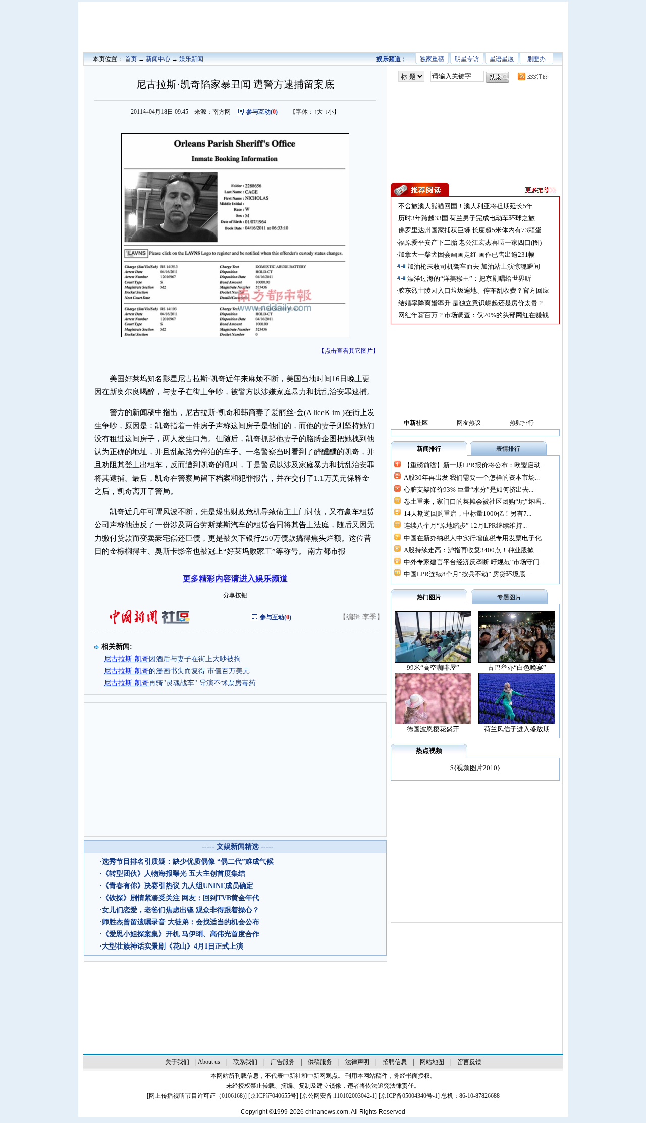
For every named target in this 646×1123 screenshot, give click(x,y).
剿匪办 (536, 59)
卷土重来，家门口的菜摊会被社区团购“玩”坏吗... (475, 501)
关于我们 (177, 1062)
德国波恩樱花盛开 (433, 729)
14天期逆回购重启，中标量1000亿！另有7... (467, 513)
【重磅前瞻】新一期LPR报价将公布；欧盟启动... (474, 465)
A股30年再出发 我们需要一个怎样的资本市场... (472, 477)
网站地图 (432, 1062)
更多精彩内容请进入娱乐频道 (235, 578)
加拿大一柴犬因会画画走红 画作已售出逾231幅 (466, 254)
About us (209, 1062)
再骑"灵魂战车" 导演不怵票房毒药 (180, 683)
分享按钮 (235, 595)
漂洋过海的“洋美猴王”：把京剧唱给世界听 (469, 278)
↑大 (318, 111)
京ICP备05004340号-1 (409, 1095)
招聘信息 (395, 1062)
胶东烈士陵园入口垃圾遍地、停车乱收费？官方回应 (473, 290)
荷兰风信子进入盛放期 (517, 729)
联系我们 (245, 1062)
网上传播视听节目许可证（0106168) (197, 1095)
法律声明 (357, 1062)
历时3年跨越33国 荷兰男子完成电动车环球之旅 (466, 218)
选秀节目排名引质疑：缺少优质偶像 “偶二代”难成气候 (188, 861)
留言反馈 (469, 1062)
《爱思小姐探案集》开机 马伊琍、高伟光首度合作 (180, 934)
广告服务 (283, 1062)
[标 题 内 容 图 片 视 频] (411, 76)
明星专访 (467, 59)
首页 (131, 59)
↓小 (329, 111)
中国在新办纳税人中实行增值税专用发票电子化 (473, 538)
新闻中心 (158, 59)
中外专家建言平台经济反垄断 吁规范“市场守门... (474, 562)
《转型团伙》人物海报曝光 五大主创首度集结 (173, 873)
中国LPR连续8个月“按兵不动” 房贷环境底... (467, 574)
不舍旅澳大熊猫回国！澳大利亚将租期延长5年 (465, 206)
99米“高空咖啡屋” (433, 667)
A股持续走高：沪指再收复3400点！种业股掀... (471, 550)
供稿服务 (320, 1062)
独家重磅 (432, 59)
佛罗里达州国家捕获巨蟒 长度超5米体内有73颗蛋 (470, 230)
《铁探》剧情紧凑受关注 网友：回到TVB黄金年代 (180, 898)
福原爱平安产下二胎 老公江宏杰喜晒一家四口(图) (470, 242)
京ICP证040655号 (273, 1095)
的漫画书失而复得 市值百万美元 (177, 671)
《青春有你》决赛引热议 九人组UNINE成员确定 (177, 886)
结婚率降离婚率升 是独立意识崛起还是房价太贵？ (471, 303)
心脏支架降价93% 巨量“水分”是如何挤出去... (468, 489)
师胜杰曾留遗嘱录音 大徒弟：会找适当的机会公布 (180, 922)
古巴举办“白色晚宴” (517, 667)
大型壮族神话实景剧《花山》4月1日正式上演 (172, 946)
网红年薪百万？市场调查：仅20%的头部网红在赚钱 (473, 315)
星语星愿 (502, 59)
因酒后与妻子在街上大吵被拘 (172, 659)
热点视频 (429, 750)
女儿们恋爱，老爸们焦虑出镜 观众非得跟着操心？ (180, 910)
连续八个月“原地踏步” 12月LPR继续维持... (465, 525)
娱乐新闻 (191, 59)
